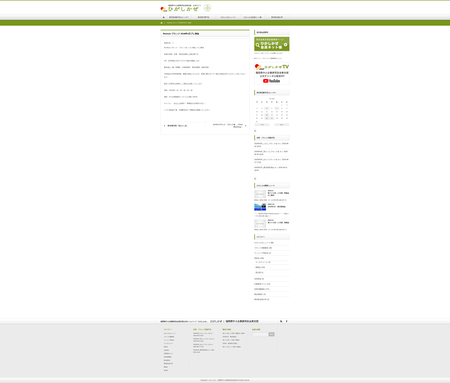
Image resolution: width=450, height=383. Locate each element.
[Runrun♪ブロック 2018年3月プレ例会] (186, 9)
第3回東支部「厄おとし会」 (178, 126)
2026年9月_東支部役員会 (264, 167)
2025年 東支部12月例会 (230, 343)
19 (267, 115)
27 (272, 118)
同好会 (257, 258)
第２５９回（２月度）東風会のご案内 (278, 194)
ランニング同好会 (261, 253)
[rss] (281, 321)
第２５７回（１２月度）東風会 (232, 346)
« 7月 (261, 124)
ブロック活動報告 (261, 248)
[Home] (163, 23)
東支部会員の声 (260, 299)
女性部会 (257, 279)
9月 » (281, 124)
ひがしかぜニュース (262, 243)
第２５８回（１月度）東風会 (278, 222)
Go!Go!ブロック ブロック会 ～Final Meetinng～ (228, 126)
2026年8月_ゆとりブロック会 (266, 159)
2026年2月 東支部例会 (277, 207)
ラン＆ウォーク (261, 262)
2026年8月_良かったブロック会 (266, 151)
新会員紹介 (258, 294)
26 (267, 118)
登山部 (258, 272)
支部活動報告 (259, 289)
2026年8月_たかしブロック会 (266, 144)
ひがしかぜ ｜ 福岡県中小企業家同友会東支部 (223, 380)
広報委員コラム (260, 284)
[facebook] (286, 321)
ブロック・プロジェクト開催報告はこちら (268, 58)
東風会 (258, 267)
